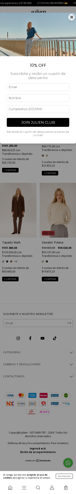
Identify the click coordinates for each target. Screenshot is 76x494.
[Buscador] (38, 487)
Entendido (64, 476)
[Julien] (10, 487)
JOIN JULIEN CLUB (38, 122)
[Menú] (24, 487)
